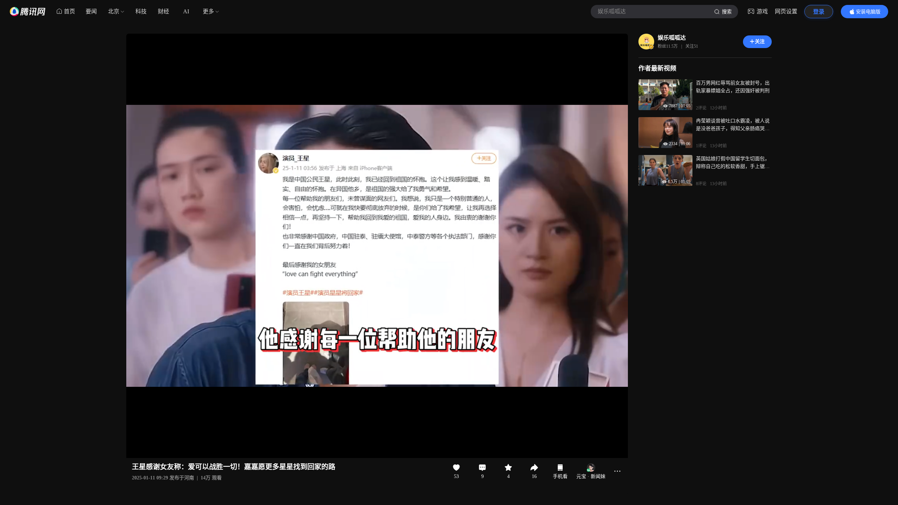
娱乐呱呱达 (672, 38)
